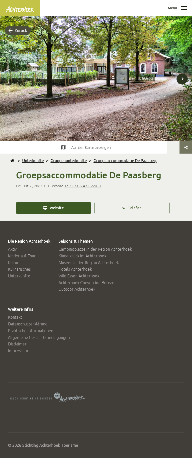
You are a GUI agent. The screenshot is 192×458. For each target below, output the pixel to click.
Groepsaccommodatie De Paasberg (126, 160)
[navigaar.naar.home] (12, 160)
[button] (184, 9)
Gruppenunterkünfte (68, 160)
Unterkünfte (33, 160)
